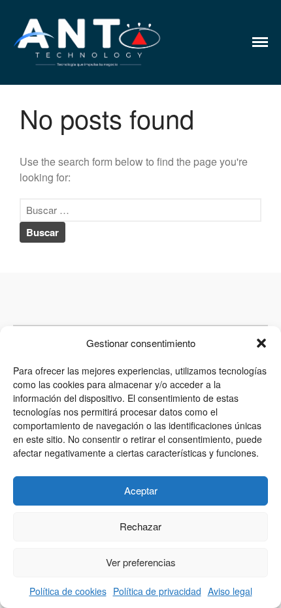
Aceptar (140, 490)
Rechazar (140, 526)
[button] (261, 343)
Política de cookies (68, 591)
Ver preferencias (141, 562)
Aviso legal (230, 591)
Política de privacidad (157, 591)
